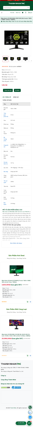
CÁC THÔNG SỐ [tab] (7, 97)
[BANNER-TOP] (16, 0)
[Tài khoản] (25, 12)
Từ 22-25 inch (19, 21)
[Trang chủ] (1, 21)
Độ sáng (6, 171)
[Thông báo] (16, 387)
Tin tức (12, 12)
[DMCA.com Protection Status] (5, 387)
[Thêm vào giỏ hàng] (27, 302)
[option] (16, 40)
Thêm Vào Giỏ (8, 90)
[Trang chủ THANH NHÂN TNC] (16, 3)
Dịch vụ (18, 12)
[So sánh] (30, 302)
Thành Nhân (13, 407)
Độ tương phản (5, 139)
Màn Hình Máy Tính (8, 21)
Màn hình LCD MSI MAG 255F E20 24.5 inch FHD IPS (16, 211)
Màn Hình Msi (28, 21)
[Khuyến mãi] (22, 12)
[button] (17, 90)
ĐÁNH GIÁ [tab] (16, 97)
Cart (31, 12)
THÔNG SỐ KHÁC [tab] (7, 100)
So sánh (17, 90)
